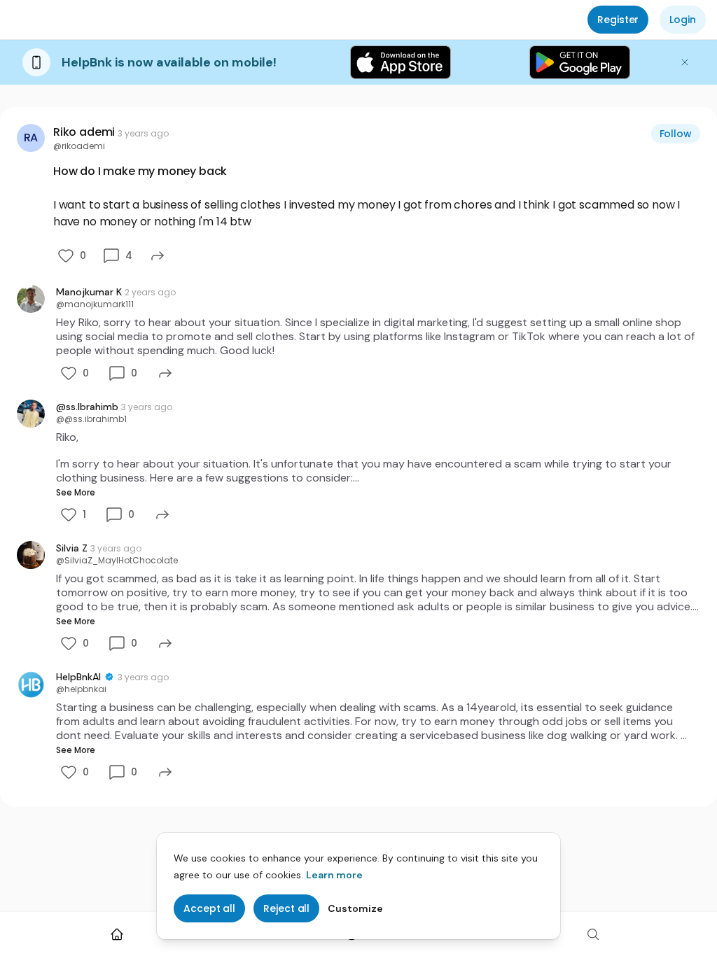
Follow (676, 134)
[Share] (157, 255)
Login (682, 20)
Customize (355, 908)
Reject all (286, 908)
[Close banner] (685, 62)
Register (618, 20)
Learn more (334, 875)
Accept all (209, 908)
